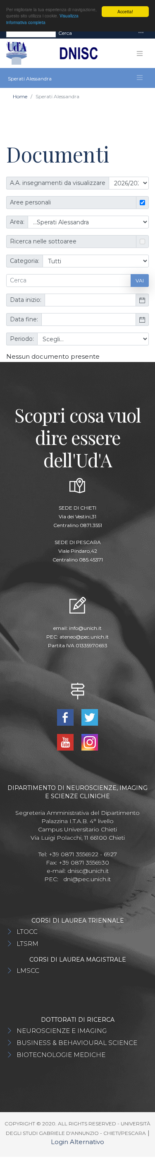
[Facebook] (66, 717)
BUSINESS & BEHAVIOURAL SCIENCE (77, 1043)
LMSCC (28, 970)
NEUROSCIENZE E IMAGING (62, 1031)
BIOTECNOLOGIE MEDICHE (61, 1055)
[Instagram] (90, 742)
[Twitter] (90, 717)
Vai (140, 280)
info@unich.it (85, 628)
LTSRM (27, 944)
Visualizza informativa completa (42, 18)
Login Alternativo (77, 1142)
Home (20, 96)
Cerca (65, 33)
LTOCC (27, 931)
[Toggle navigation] (141, 33)
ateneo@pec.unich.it (84, 637)
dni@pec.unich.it (87, 879)
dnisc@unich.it (88, 871)
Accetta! (125, 11)
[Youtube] (66, 742)
